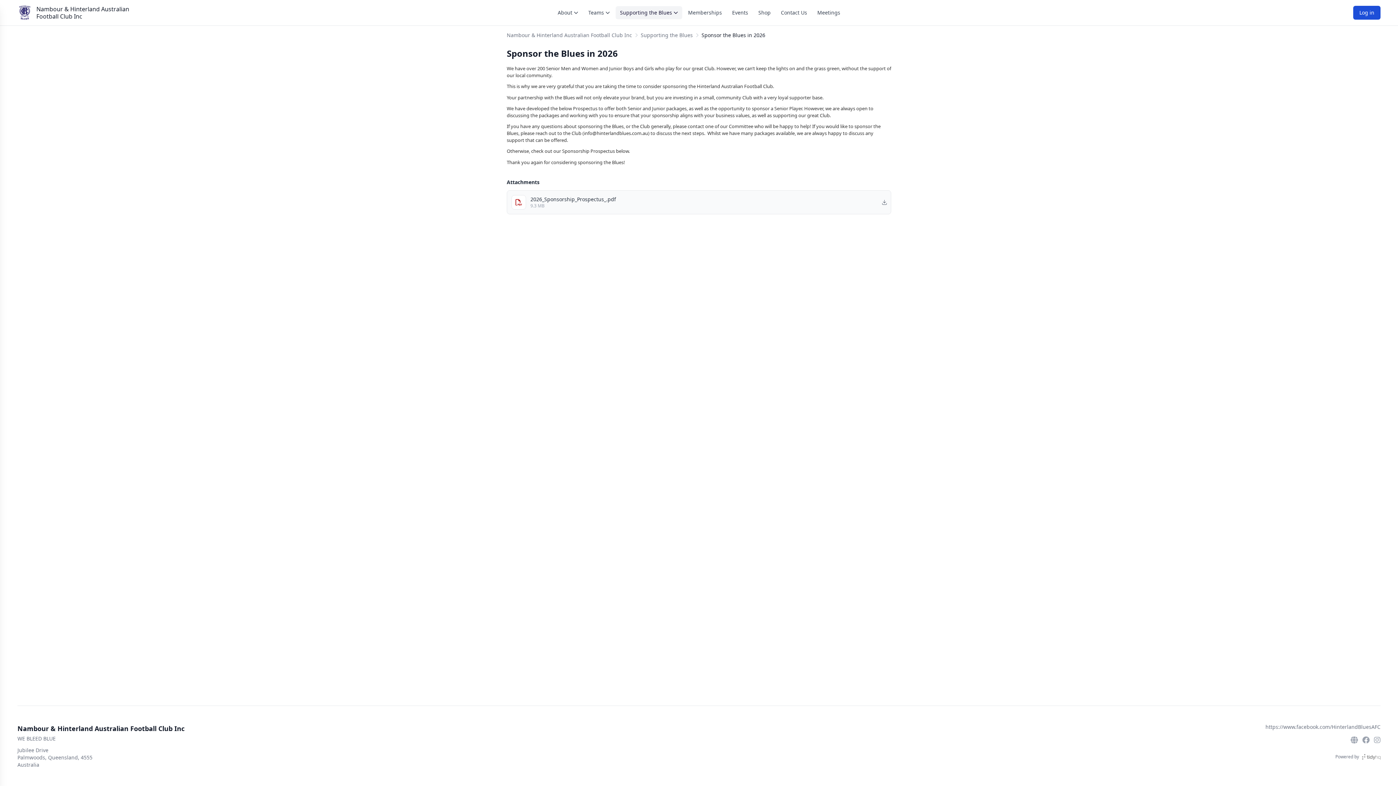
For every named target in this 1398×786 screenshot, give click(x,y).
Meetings (828, 12)
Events (740, 12)
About (565, 12)
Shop (764, 12)
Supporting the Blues (646, 12)
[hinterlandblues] (1377, 740)
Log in (1366, 12)
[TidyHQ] (1371, 757)
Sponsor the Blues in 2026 (733, 35)
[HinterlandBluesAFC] (1366, 740)
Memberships (705, 12)
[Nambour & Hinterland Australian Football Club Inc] (24, 12)
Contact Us (794, 12)
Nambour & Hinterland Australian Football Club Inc (82, 12)
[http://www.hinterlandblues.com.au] (1354, 740)
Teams (596, 12)
